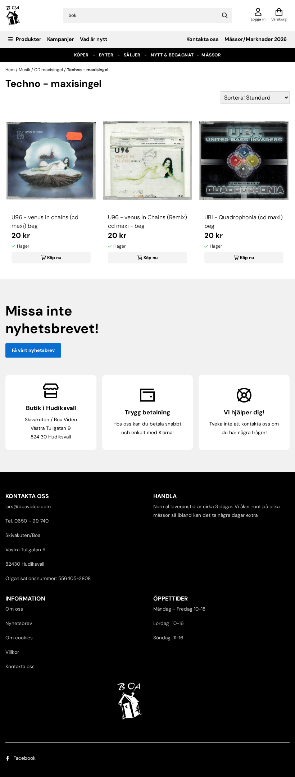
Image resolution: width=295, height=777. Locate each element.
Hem (10, 70)
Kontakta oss (202, 39)
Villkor (12, 652)
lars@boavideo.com (28, 507)
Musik (25, 70)
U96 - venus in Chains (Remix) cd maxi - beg (147, 221)
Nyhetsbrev (18, 623)
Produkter (28, 39)
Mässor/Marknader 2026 (255, 39)
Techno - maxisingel (87, 70)
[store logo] (12, 15)
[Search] (225, 15)
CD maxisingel (49, 70)
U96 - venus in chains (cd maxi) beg (45, 221)
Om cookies (19, 638)
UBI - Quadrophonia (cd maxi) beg (243, 221)
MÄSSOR (211, 55)
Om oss (14, 609)
